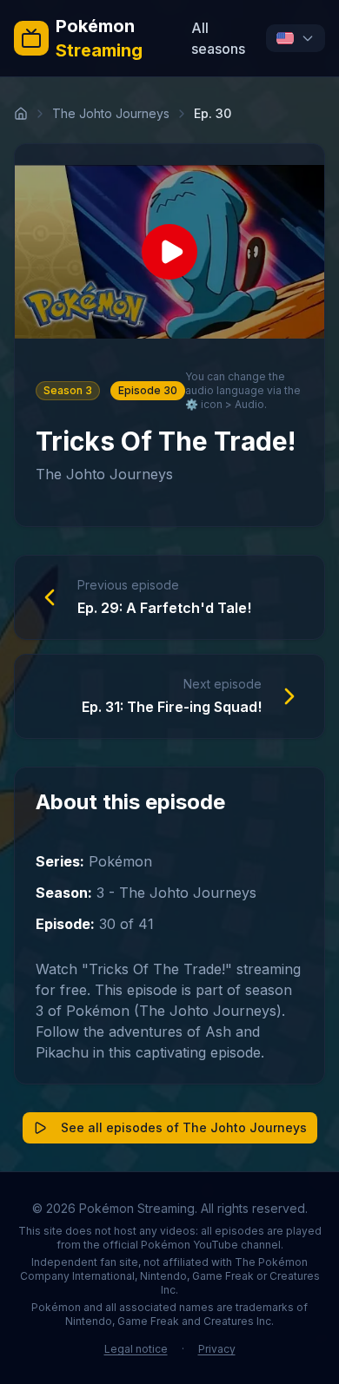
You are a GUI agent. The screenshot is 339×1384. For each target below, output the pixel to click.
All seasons (218, 38)
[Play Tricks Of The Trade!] (169, 252)
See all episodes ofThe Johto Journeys (184, 1127)
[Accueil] (21, 114)
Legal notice (136, 1348)
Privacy (217, 1348)
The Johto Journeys (111, 113)
